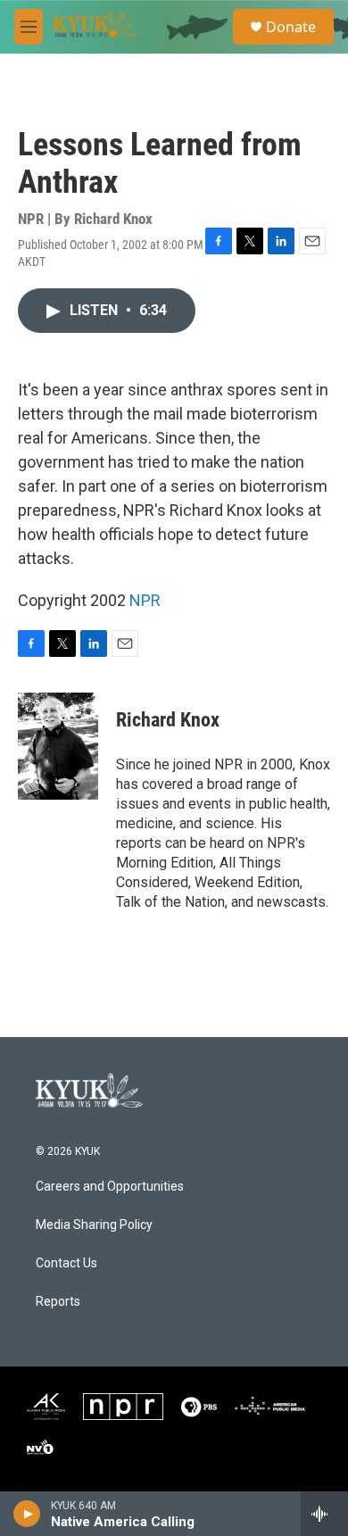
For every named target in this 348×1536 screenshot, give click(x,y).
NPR (145, 600)
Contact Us (66, 1263)
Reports (58, 1301)
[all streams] (324, 1513)
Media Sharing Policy (94, 1225)
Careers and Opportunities (110, 1186)
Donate (291, 27)
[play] (27, 1514)
